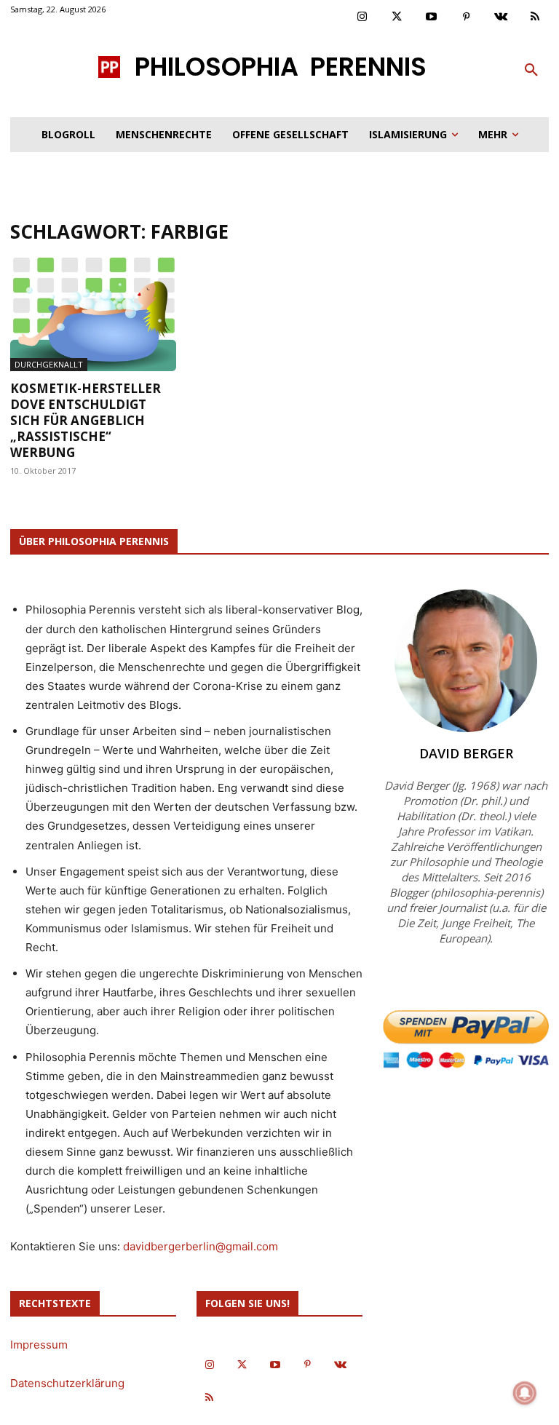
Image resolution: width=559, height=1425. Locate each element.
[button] (531, 70)
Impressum (39, 1344)
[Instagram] (362, 17)
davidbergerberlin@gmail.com (200, 1246)
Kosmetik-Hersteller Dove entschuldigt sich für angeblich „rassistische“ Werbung (85, 420)
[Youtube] (431, 17)
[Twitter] (397, 17)
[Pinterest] (466, 17)
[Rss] (536, 17)
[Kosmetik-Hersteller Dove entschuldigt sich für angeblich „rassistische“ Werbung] (93, 314)
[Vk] (501, 17)
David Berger (466, 753)
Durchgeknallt (49, 364)
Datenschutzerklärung (67, 1383)
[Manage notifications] (524, 1393)
